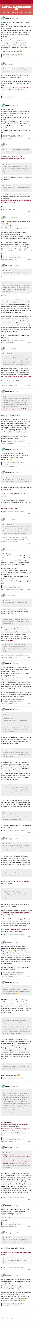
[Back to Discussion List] (2, 2)
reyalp (26, 881)
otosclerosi (8, 69)
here (11, 640)
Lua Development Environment (19, 929)
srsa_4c (7, 396)
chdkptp (18, 919)
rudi (8, 915)
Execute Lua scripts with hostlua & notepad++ (16, 913)
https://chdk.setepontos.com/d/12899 (19, 377)
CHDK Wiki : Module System (9, 508)
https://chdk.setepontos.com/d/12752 (13, 158)
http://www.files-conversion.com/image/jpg (14, 1124)
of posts (16, 2)
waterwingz (8, 354)
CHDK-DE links (11, 97)
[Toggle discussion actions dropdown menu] (31, 2)
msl (12, 915)
